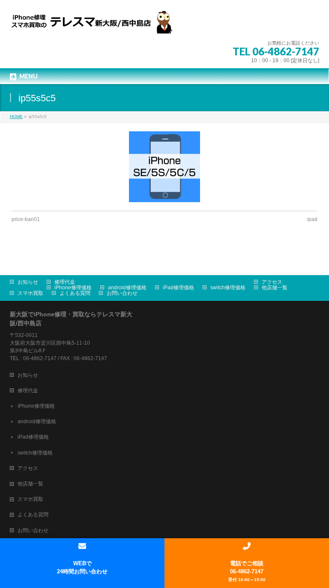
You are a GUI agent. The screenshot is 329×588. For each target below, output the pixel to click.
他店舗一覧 (274, 288)
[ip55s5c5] (165, 166)
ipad (312, 219)
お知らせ (28, 282)
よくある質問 (75, 293)
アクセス (272, 282)
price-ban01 (26, 219)
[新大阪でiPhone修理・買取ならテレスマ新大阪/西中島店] (95, 24)
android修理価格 (127, 288)
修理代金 (64, 282)
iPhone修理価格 (73, 288)
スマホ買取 (30, 293)
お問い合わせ (122, 293)
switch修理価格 (227, 288)
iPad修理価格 (178, 288)
